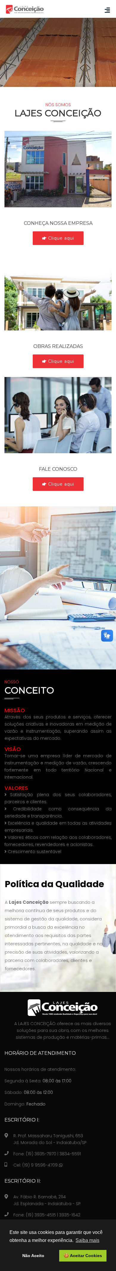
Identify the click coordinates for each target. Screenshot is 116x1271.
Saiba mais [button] (87, 1240)
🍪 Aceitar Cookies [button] (83, 1255)
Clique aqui (60, 238)
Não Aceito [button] (33, 1255)
